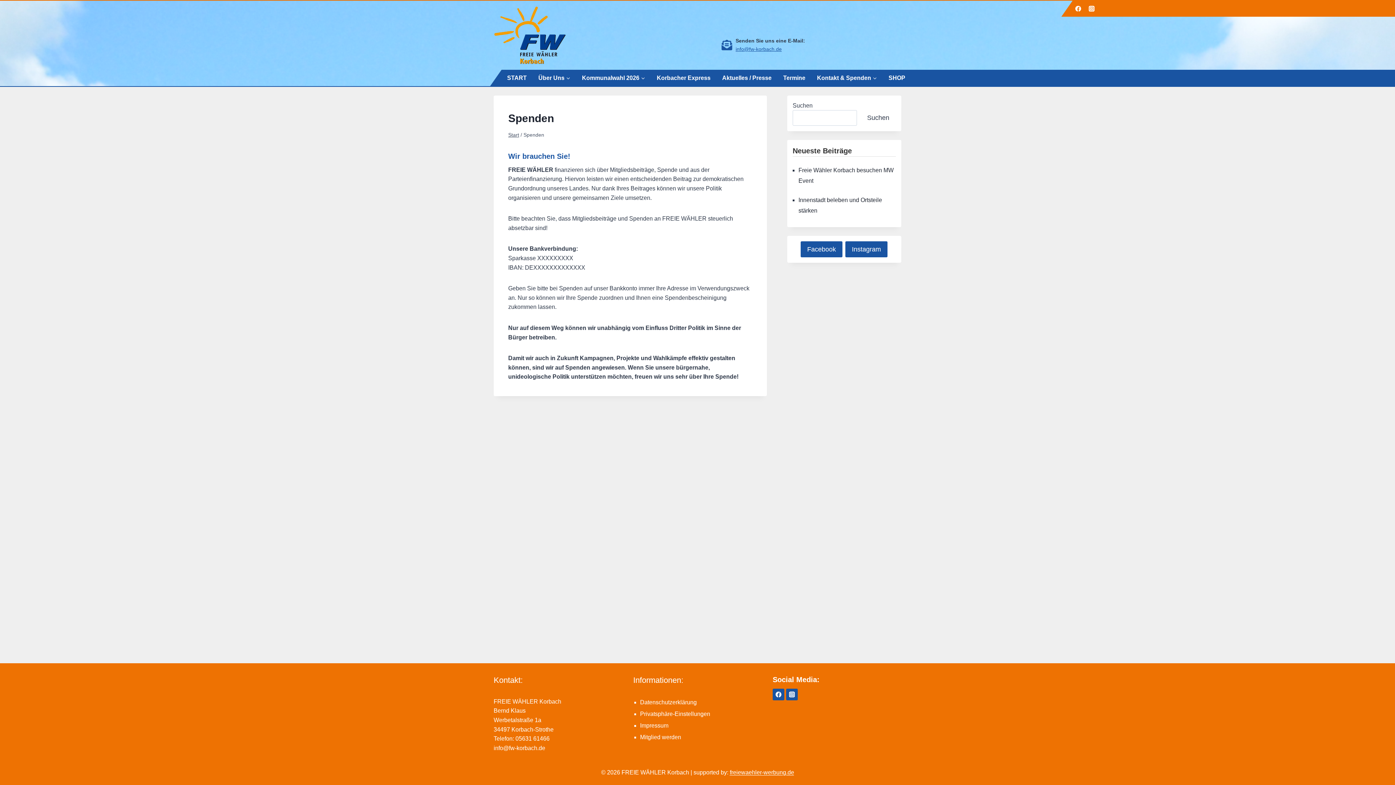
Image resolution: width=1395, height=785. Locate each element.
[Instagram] (1091, 9)
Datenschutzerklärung (668, 702)
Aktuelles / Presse (747, 78)
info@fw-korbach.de (759, 49)
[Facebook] (1078, 9)
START (517, 78)
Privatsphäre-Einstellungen (675, 714)
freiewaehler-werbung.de (762, 772)
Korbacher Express (684, 78)
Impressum (654, 725)
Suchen (803, 105)
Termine (794, 78)
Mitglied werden (660, 737)
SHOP (897, 78)
